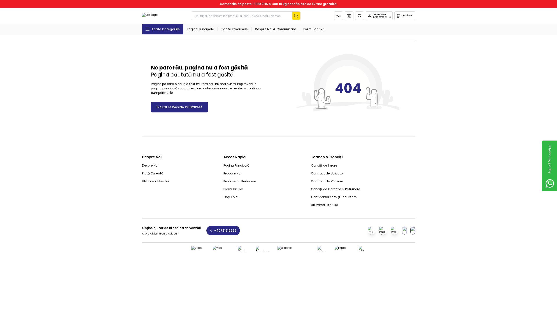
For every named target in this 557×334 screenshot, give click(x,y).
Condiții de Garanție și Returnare (335, 189)
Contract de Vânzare (327, 181)
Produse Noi (232, 173)
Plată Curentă (152, 173)
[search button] (296, 16)
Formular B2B (233, 189)
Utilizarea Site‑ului (155, 181)
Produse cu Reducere (239, 181)
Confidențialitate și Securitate (334, 197)
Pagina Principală (236, 165)
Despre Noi (150, 165)
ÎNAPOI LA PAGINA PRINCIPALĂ (179, 107)
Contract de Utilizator (327, 173)
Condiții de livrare (324, 165)
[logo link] (150, 15)
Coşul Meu (231, 197)
